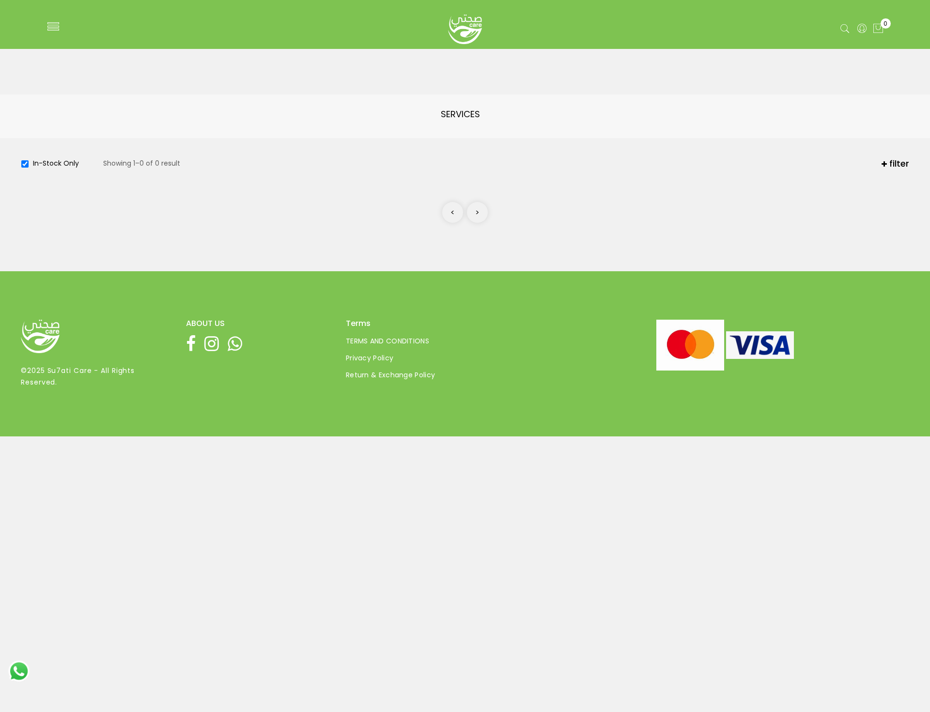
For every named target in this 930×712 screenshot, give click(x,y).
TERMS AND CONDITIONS (387, 341)
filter (898, 163)
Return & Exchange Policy (390, 375)
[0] (878, 29)
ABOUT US (205, 323)
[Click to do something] (19, 671)
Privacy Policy (369, 358)
